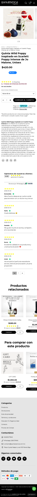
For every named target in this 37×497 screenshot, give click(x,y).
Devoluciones (5, 411)
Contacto (4, 424)
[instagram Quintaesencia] (3, 459)
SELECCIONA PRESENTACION (9, 90)
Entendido (31, 494)
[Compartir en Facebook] (7, 161)
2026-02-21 (7, 222)
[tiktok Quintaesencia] (19, 459)
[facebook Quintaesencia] (9, 459)
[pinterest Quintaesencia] (25, 459)
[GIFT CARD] (20, 386)
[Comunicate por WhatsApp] (34, 489)
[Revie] (29, 184)
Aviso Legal (23, 116)
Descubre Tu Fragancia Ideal (10, 421)
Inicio (3, 47)
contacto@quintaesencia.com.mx (14, 444)
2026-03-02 (7, 239)
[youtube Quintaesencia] (14, 459)
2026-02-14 (7, 208)
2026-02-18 (7, 256)
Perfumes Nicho (12, 47)
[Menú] (34, 3)
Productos (4, 407)
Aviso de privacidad (7, 414)
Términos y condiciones (8, 417)
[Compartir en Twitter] (11, 161)
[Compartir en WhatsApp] (3, 160)
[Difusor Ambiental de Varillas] (20, 332)
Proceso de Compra (7, 428)
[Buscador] (26, 3)
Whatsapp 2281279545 (11, 440)
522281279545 (8, 437)
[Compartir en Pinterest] (15, 161)
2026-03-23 (7, 191)
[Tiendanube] (7, 490)
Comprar (9, 332)
